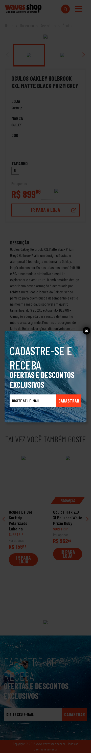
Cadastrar (68, 401)
